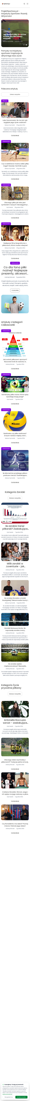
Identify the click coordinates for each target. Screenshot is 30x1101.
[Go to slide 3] (26, 44)
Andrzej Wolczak (10, 364)
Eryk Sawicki (10, 207)
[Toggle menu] (27, 3)
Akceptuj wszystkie (21, 1097)
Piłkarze (4, 101)
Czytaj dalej (15, 290)
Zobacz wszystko (15, 94)
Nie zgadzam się (9, 1097)
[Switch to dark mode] (24, 3)
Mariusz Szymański (8, 41)
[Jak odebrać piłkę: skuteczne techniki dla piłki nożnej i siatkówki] (15, 33)
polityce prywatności (7, 1094)
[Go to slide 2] (25, 44)
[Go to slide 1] (23, 44)
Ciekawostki (7, 31)
